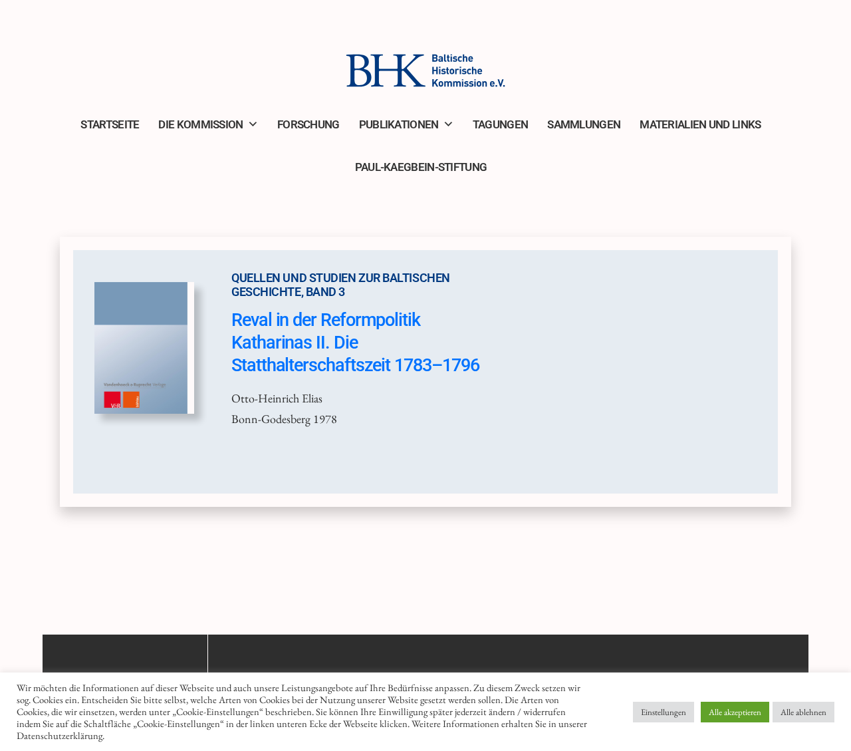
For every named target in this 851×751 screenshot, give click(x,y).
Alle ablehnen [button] (803, 712)
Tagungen (500, 124)
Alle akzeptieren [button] (735, 712)
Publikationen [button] (399, 124)
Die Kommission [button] (200, 124)
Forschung (308, 124)
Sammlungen (583, 124)
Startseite (109, 124)
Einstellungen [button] (663, 712)
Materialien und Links (700, 124)
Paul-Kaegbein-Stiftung (421, 167)
